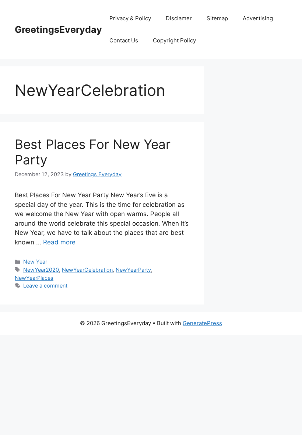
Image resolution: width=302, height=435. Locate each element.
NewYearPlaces (34, 278)
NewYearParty (133, 270)
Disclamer (179, 18)
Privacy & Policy (130, 18)
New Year (35, 261)
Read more (59, 242)
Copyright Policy (174, 40)
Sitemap (217, 18)
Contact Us (123, 40)
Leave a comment (45, 285)
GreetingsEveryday (58, 29)
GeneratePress (202, 323)
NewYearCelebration (87, 270)
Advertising (258, 18)
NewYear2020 (41, 270)
